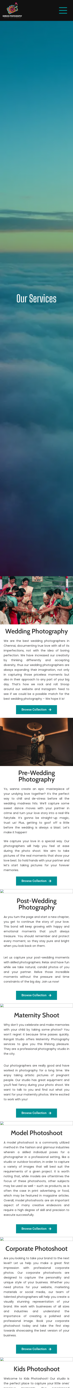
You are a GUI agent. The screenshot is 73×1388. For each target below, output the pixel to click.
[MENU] (63, 10)
